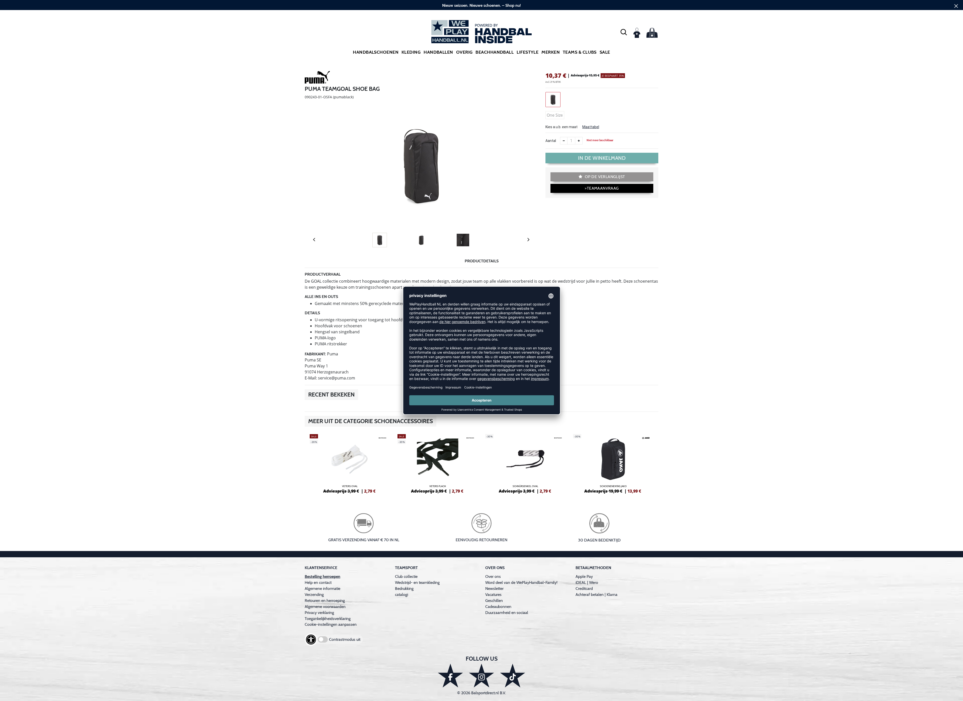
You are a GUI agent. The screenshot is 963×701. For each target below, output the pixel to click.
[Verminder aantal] (564, 140)
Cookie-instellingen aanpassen (331, 624)
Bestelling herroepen (322, 576)
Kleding (411, 52)
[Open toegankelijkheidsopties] (311, 639)
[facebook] (450, 675)
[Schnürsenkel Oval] (525, 463)
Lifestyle (527, 52)
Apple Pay (584, 576)
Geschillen (494, 600)
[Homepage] (481, 31)
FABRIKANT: (315, 354)
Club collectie (406, 576)
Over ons (493, 576)
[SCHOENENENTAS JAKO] (613, 463)
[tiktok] (512, 675)
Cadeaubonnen (498, 606)
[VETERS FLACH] (437, 463)
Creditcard (584, 588)
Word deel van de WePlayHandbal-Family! (521, 582)
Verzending (314, 594)
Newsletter (494, 588)
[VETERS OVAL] (349, 463)
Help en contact (318, 582)
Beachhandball (494, 52)
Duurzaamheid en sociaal (506, 612)
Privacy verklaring (319, 612)
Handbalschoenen (375, 52)
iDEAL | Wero (587, 582)
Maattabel (590, 127)
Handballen (438, 52)
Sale (605, 52)
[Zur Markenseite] (317, 78)
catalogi (401, 594)
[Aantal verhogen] (579, 140)
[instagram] (481, 675)
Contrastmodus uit (344, 639)
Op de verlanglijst (604, 176)
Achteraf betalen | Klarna (596, 594)
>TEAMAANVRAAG (602, 188)
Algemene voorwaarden (325, 606)
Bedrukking (404, 588)
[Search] (624, 32)
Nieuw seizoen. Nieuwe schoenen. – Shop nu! (481, 5)
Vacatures (493, 594)
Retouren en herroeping (325, 600)
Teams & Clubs (580, 52)
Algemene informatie (322, 588)
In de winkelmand (602, 158)
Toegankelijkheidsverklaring (328, 618)
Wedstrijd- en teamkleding (417, 582)
